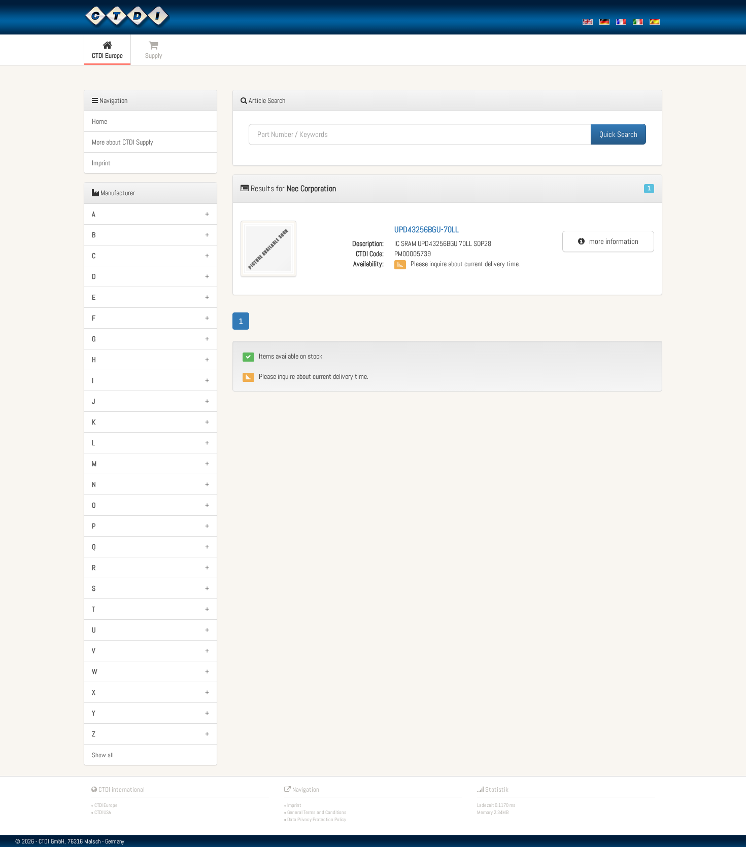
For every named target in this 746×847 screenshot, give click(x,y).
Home (99, 121)
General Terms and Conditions (317, 812)
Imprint (101, 162)
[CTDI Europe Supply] (127, 16)
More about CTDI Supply (122, 142)
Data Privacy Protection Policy (316, 819)
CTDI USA (102, 812)
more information (611, 241)
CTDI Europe (106, 805)
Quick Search (618, 134)
